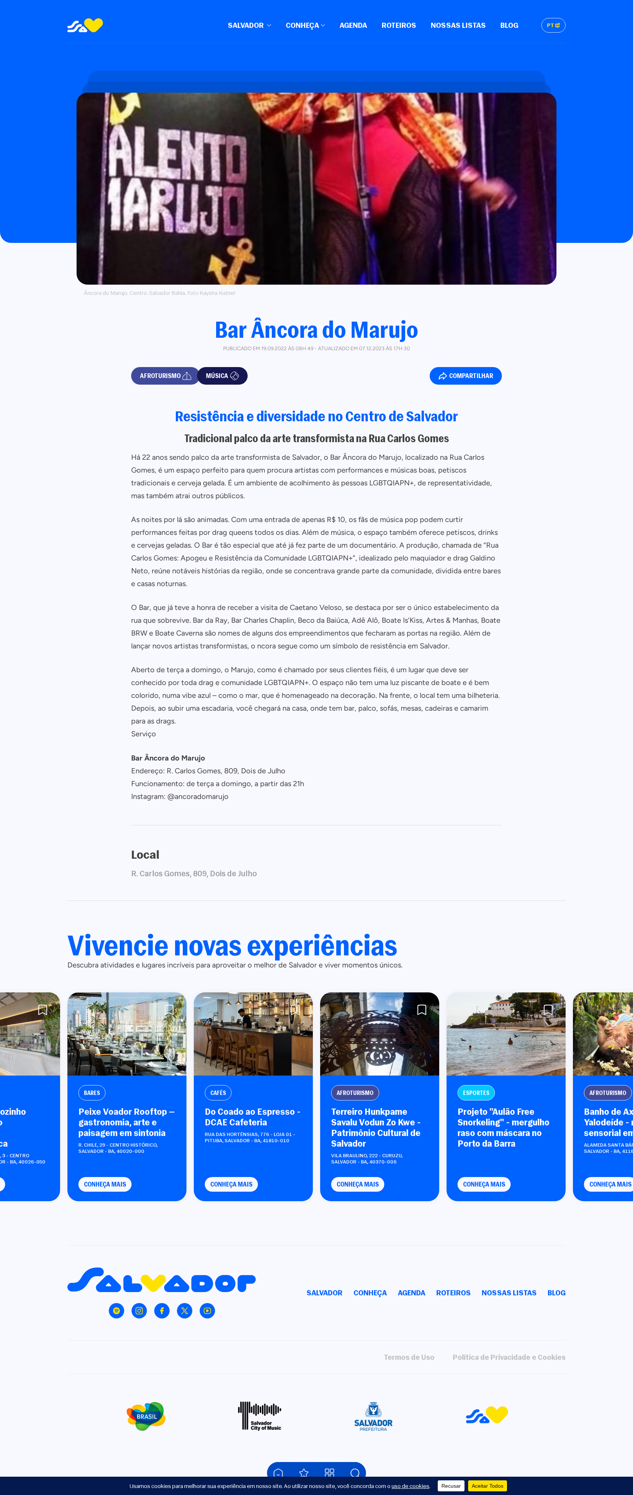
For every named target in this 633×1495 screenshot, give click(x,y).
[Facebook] (162, 1310)
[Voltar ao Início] (278, 1473)
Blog (509, 25)
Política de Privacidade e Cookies (509, 1357)
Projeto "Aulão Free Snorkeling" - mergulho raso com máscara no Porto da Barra (503, 1127)
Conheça (302, 25)
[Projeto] (506, 1034)
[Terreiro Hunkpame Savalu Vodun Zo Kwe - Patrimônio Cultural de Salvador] (379, 1034)
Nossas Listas (458, 25)
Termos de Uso (409, 1357)
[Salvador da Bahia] (85, 25)
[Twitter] (184, 1310)
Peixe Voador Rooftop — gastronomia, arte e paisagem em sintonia (126, 1122)
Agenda (353, 25)
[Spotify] (116, 1310)
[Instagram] (139, 1310)
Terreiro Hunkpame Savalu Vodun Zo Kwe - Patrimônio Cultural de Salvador (376, 1127)
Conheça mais (105, 1184)
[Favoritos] (304, 1473)
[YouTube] (207, 1310)
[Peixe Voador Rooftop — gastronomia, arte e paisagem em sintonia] (126, 1034)
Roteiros (399, 25)
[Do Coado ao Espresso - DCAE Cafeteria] (253, 1034)
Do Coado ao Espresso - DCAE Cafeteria (253, 1117)
